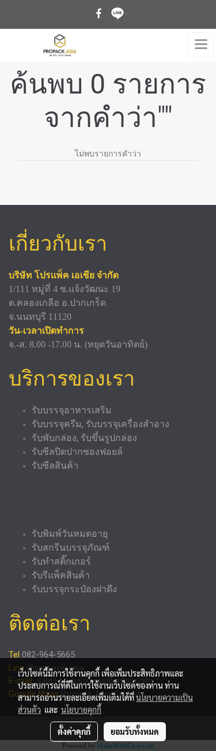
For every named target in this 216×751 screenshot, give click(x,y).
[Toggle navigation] (201, 45)
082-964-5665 (49, 654)
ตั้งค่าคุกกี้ (74, 731)
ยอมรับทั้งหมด (135, 731)
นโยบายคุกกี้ (81, 709)
